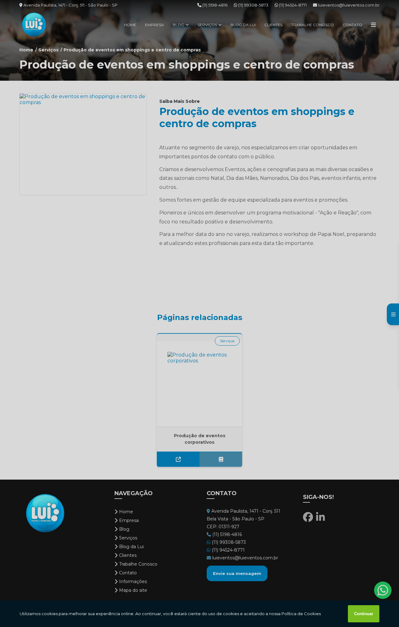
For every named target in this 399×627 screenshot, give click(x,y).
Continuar (363, 613)
